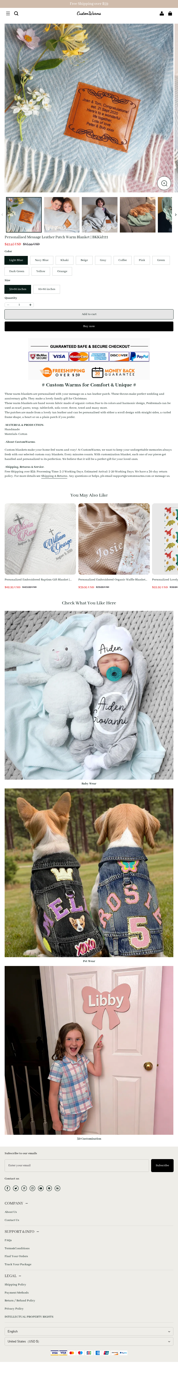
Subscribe (162, 1165)
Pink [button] (142, 260)
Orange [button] (62, 271)
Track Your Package (18, 1264)
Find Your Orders (16, 1256)
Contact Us (12, 1220)
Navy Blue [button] (41, 260)
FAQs (8, 1240)
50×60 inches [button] (17, 289)
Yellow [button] (40, 271)
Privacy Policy (14, 1309)
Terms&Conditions (17, 1248)
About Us (11, 1212)
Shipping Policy (15, 1285)
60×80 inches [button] (46, 289)
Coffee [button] (122, 260)
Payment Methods (17, 1293)
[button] (8, 13)
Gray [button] (103, 260)
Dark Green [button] (16, 271)
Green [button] (161, 260)
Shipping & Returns (54, 476)
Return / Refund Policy (20, 1301)
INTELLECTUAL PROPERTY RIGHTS (29, 1317)
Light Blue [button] (16, 260)
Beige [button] (84, 260)
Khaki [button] (64, 260)
